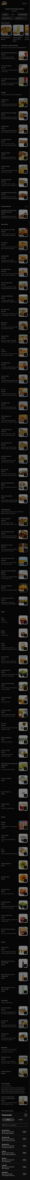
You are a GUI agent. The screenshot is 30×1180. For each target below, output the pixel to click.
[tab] (8, 1119)
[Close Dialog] (26, 1115)
